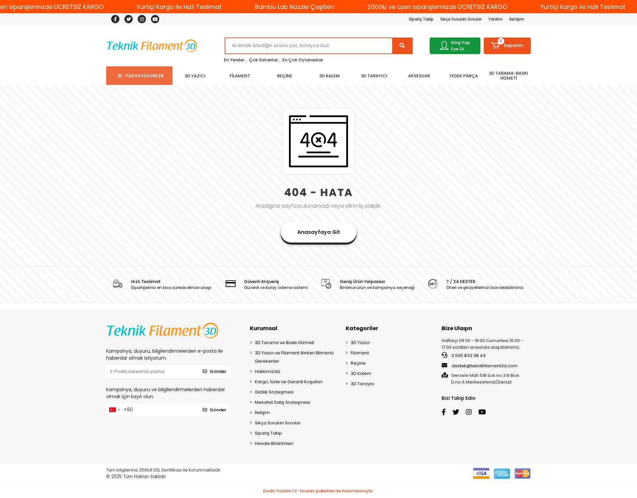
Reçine (358, 363)
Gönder (218, 371)
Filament (360, 353)
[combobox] (114, 410)
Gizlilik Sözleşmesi (274, 392)
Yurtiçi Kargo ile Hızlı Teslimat (179, 7)
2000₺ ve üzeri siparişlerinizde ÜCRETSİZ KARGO (437, 7)
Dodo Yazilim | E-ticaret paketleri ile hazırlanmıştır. (318, 491)
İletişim (516, 19)
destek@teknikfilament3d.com (485, 366)
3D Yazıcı (360, 342)
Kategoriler (362, 328)
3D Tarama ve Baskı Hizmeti (284, 342)
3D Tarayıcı (362, 384)
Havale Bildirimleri (274, 443)
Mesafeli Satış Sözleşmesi (282, 402)
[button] (507, 45)
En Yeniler (234, 60)
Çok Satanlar (263, 60)
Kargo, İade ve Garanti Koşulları (288, 382)
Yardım (495, 19)
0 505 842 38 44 (468, 355)
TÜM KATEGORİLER (144, 76)
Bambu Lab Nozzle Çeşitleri (294, 7)
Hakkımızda (267, 371)
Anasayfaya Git (318, 232)
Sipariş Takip (421, 19)
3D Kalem (361, 373)
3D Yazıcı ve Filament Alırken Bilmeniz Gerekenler (294, 357)
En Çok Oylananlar (302, 60)
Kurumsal (263, 328)
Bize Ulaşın (457, 328)
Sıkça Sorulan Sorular (461, 19)
